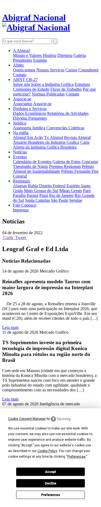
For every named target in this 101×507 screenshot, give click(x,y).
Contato (19, 74)
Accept (50, 472)
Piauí (43, 195)
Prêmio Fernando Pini (79, 171)
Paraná (32, 195)
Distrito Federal (52, 185)
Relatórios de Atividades (68, 113)
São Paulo (59, 200)
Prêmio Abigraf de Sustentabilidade (53, 169)
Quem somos (24, 70)
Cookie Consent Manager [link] (27, 419)
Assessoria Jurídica (29, 128)
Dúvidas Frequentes (30, 118)
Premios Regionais (65, 166)
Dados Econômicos (29, 113)
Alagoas (20, 185)
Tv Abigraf (53, 137)
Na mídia (21, 132)
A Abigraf (21, 50)
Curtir (8, 237)
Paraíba (19, 195)
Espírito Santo (78, 185)
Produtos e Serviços (30, 108)
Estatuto (40, 60)
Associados (22, 103)
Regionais (21, 181)
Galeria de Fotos (67, 161)
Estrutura (82, 84)
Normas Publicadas (48, 94)
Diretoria (64, 55)
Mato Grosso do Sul (41, 190)
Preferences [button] (76, 456)
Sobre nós (21, 84)
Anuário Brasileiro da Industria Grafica (46, 142)
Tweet (20, 237)
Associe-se (22, 99)
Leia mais (10, 327)
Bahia (33, 185)
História (49, 55)
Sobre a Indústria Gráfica (52, 84)
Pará (86, 190)
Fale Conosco (24, 205)
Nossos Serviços (50, 70)
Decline (50, 483)
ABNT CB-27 (25, 79)
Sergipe (75, 200)
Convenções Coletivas (65, 128)
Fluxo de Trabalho (66, 89)
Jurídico (19, 123)
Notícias (20, 152)
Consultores (88, 70)
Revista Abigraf (77, 137)
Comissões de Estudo (31, 89)
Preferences (50, 495)
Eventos (20, 157)
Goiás (18, 190)
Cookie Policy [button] (47, 451)
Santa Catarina (37, 200)
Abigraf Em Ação (28, 137)
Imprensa (21, 210)
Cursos (71, 70)
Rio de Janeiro (61, 195)
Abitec (18, 65)
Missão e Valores (27, 55)
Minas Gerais (70, 190)
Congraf (20, 176)
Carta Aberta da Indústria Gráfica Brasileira (51, 144)
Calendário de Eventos (32, 161)
